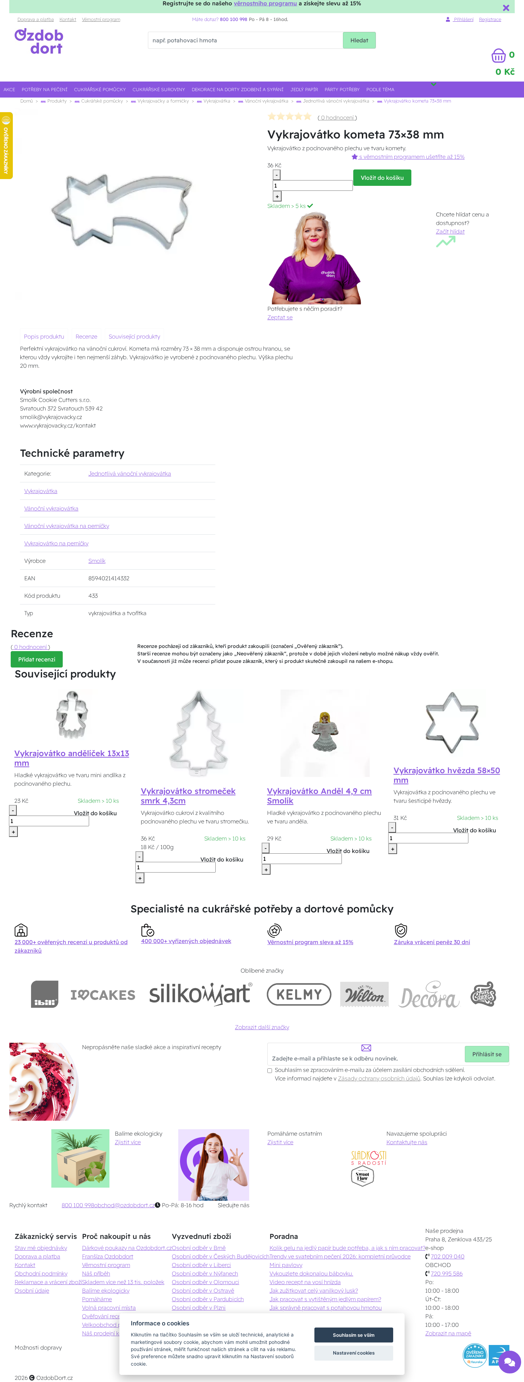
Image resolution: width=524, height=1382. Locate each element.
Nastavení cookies (354, 1353)
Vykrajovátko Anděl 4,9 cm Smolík (319, 796)
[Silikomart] (201, 994)
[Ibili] (44, 994)
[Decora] (429, 994)
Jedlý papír (304, 89)
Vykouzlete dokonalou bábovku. (311, 1273)
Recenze (86, 336)
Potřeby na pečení (44, 89)
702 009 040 (447, 1256)
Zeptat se (280, 317)
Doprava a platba (35, 19)
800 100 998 (78, 1205)
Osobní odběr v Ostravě (203, 1290)
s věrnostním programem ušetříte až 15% (411, 156)
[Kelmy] (299, 994)
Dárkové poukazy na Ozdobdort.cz (127, 1247)
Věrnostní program (101, 19)
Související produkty (134, 336)
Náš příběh (96, 1273)
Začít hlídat (450, 231)
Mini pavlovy (285, 1264)
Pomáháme (97, 1299)
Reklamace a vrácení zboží (48, 1282)
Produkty (56, 101)
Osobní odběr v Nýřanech (205, 1273)
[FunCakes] (483, 994)
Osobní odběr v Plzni (199, 1307)
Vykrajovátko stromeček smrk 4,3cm (188, 796)
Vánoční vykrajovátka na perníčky (66, 525)
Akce (9, 89)
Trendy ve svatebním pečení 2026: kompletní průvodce (340, 1256)
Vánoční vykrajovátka (265, 101)
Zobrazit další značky (262, 1027)
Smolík (97, 560)
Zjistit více (128, 1142)
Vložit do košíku (382, 177)
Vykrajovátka (216, 101)
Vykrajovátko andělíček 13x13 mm (71, 758)
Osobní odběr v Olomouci (205, 1282)
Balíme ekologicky (105, 1290)
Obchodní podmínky (41, 1273)
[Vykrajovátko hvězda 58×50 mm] (451, 722)
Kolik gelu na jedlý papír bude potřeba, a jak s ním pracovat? (347, 1247)
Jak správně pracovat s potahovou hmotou (325, 1307)
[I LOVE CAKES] (103, 994)
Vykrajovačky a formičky (162, 101)
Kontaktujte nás (406, 1142)
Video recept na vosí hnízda (305, 1282)
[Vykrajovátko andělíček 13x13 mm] (72, 714)
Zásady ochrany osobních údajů (379, 1078)
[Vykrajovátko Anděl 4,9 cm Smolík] (325, 733)
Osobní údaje (32, 1290)
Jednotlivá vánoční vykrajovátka (335, 101)
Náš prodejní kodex (107, 1333)
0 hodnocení (337, 117)
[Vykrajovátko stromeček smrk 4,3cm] (198, 733)
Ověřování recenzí (105, 1316)
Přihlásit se (487, 1054)
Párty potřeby (342, 89)
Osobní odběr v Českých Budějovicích (220, 1256)
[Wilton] (364, 994)
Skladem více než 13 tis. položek (123, 1282)
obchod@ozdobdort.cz (124, 1205)
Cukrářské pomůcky (100, 89)
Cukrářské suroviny (159, 89)
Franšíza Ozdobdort (107, 1256)
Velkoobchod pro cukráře (114, 1324)
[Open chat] (509, 1361)
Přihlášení (463, 19)
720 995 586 (447, 1273)
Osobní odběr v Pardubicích (208, 1299)
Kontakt (68, 19)
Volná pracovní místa (109, 1307)
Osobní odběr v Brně (199, 1247)
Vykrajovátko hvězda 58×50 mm (447, 775)
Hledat (359, 40)
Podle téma (380, 89)
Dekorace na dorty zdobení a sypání (237, 89)
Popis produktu (44, 336)
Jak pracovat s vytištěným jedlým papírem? (325, 1299)
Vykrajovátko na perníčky (56, 543)
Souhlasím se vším (354, 1335)
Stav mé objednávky (41, 1247)
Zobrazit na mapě (448, 1333)
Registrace (490, 19)
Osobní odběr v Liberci (201, 1264)
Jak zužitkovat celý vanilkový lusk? (313, 1290)
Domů (26, 101)
